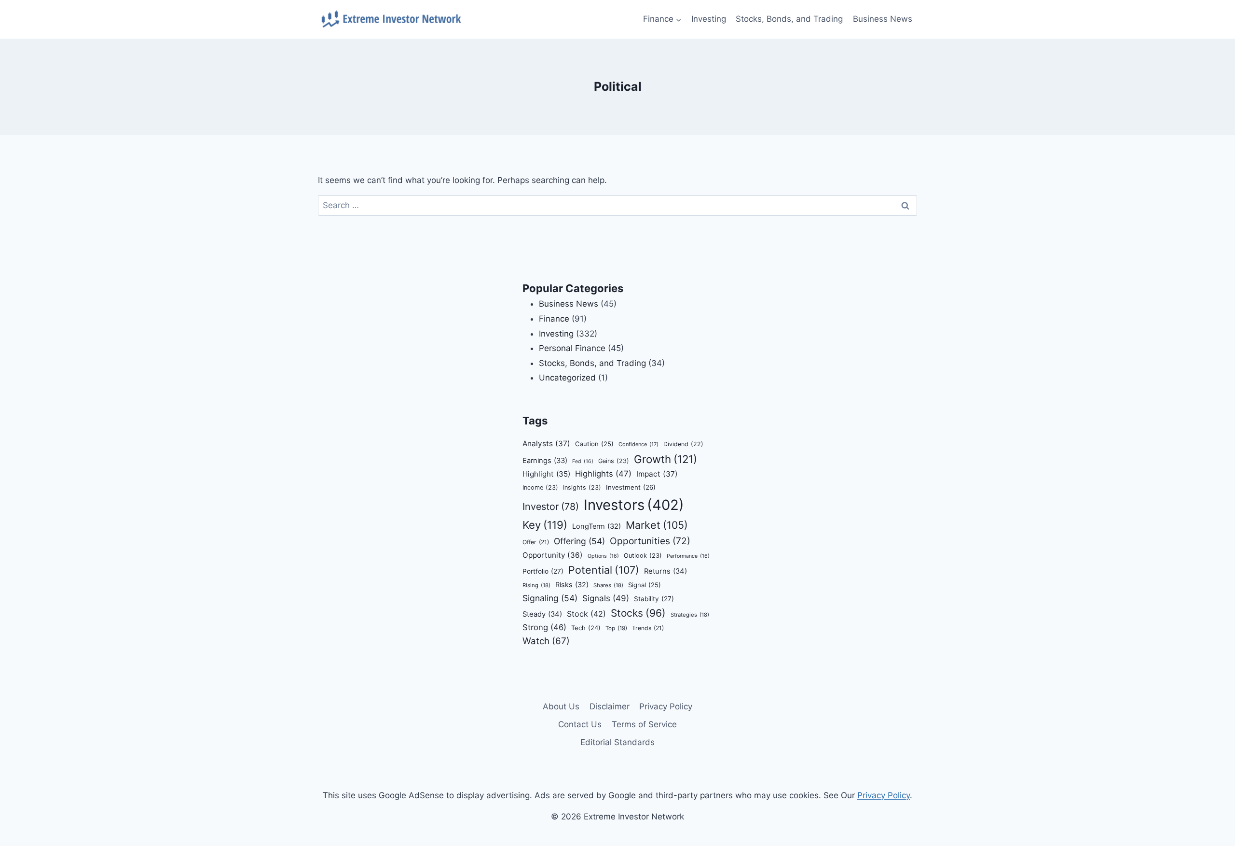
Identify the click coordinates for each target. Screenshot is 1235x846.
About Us (561, 706)
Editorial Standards (617, 742)
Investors (634, 504)
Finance (554, 319)
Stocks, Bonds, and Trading (789, 19)
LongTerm (596, 526)
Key (544, 525)
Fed (582, 461)
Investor (550, 506)
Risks (572, 584)
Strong (544, 627)
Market (657, 525)
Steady (542, 614)
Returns (665, 571)
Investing (708, 19)
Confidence (638, 444)
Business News (882, 19)
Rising (536, 585)
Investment (631, 487)
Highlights (603, 474)
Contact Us (580, 724)
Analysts (546, 443)
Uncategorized (567, 377)
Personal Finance (572, 348)
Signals (605, 598)
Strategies (690, 614)
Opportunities (650, 541)
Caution (594, 444)
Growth (665, 458)
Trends (648, 628)
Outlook (643, 555)
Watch (546, 641)
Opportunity (552, 555)
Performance (688, 556)
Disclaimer (610, 706)
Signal (644, 585)
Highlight (546, 474)
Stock (586, 614)
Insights (582, 487)
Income (540, 487)
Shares (608, 585)
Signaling (549, 598)
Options (603, 556)
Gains (613, 461)
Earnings (544, 460)
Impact (657, 474)
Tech (586, 628)
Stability (654, 599)
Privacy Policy (665, 706)
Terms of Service (644, 724)
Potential (603, 570)
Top (616, 628)
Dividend (683, 444)
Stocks (638, 613)
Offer (535, 542)
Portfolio (542, 571)
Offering (579, 541)
